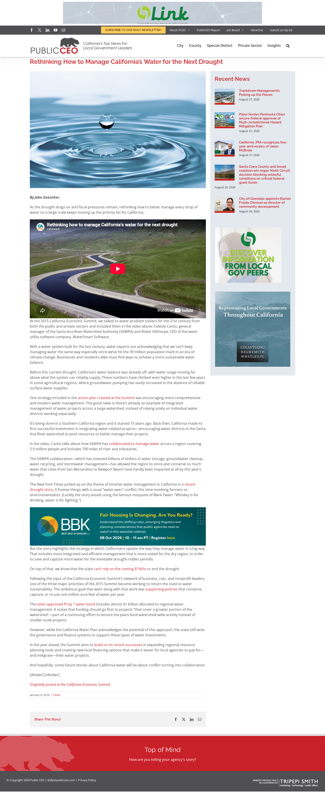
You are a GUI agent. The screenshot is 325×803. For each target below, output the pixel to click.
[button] (288, 46)
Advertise (257, 30)
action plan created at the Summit (106, 397)
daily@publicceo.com (61, 780)
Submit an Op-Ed (281, 30)
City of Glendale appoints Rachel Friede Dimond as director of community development (265, 203)
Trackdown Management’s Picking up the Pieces (259, 93)
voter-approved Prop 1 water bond (66, 604)
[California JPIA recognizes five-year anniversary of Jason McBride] (225, 148)
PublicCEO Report (208, 30)
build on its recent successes (118, 644)
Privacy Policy (87, 780)
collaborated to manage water (134, 443)
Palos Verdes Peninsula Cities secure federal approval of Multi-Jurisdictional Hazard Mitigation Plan (262, 120)
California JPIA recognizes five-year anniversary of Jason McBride (263, 146)
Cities (56, 695)
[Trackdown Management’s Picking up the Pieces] (225, 97)
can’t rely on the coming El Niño (120, 568)
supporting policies (161, 589)
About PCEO (178, 30)
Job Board (233, 30)
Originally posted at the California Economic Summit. (70, 684)
